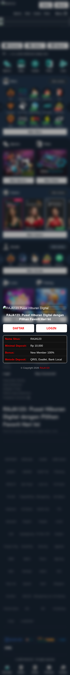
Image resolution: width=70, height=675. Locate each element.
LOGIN (51, 328)
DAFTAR (18, 328)
